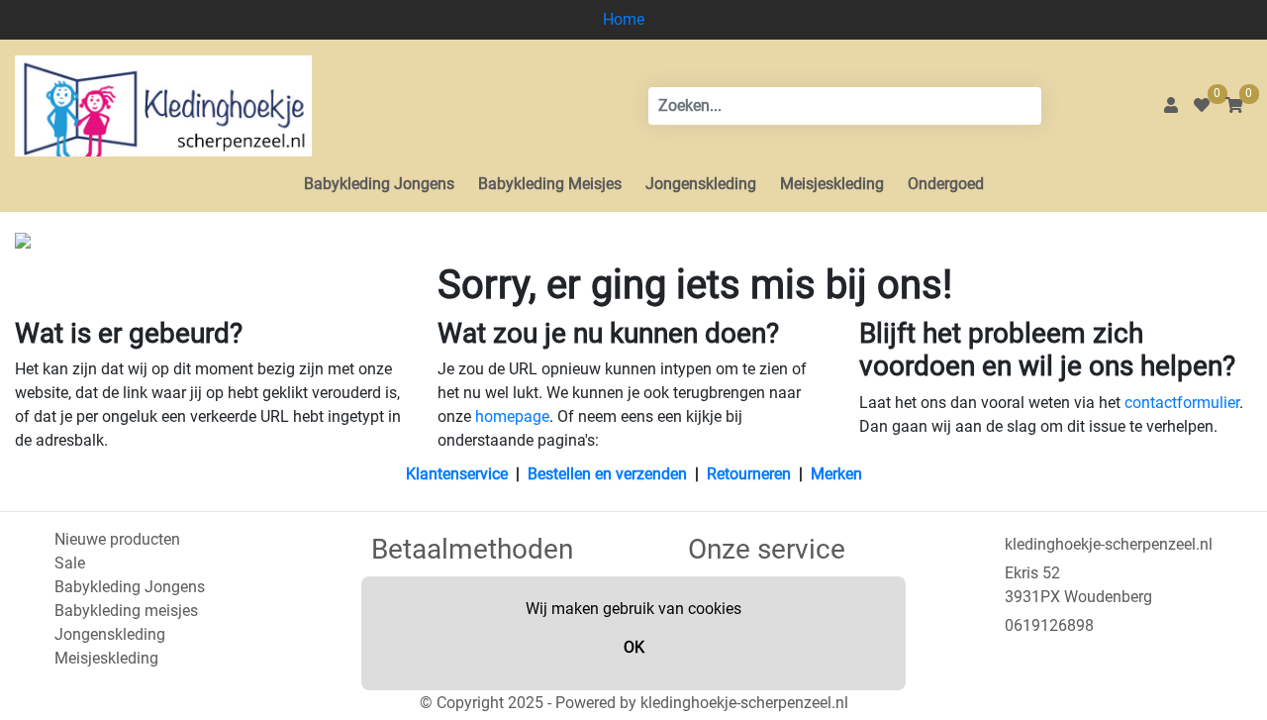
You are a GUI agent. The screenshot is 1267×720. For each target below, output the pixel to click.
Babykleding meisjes (126, 610)
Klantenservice (457, 473)
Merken (836, 473)
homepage (512, 416)
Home (623, 19)
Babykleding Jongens (379, 183)
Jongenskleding (700, 183)
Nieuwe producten (117, 539)
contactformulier (1181, 402)
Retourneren (749, 473)
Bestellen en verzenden (607, 473)
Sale (69, 563)
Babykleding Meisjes (550, 183)
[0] (1202, 105)
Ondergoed (946, 183)
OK (634, 647)
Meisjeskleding (832, 183)
